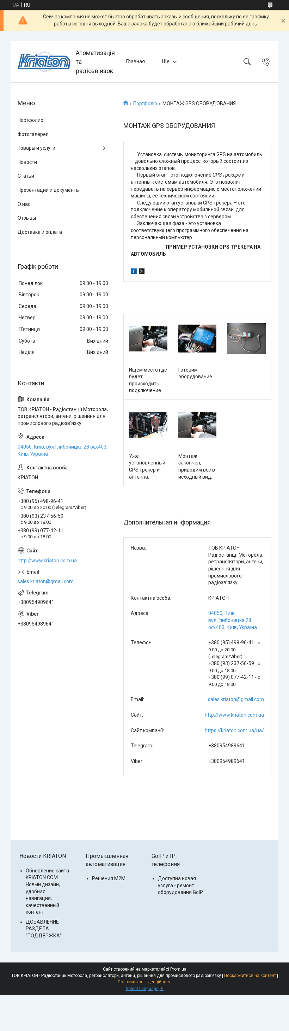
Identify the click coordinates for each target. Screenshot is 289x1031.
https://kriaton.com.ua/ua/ (234, 730)
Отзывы (27, 218)
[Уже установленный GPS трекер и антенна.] (148, 424)
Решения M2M (108, 878)
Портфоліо (145, 103)
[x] (141, 272)
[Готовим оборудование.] (197, 338)
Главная (135, 61)
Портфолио (30, 120)
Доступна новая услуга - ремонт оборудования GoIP (180, 885)
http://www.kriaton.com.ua (234, 715)
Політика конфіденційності (145, 981)
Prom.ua (178, 969)
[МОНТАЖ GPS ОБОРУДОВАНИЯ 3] (246, 338)
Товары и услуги (36, 148)
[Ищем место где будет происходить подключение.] (148, 338)
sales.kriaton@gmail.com (236, 699)
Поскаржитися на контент (250, 975)
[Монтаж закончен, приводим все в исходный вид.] (197, 424)
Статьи (26, 176)
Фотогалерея (33, 134)
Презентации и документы (49, 190)
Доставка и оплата (40, 232)
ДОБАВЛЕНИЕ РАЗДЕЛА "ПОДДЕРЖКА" (44, 928)
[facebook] (134, 272)
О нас (24, 204)
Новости (27, 162)
